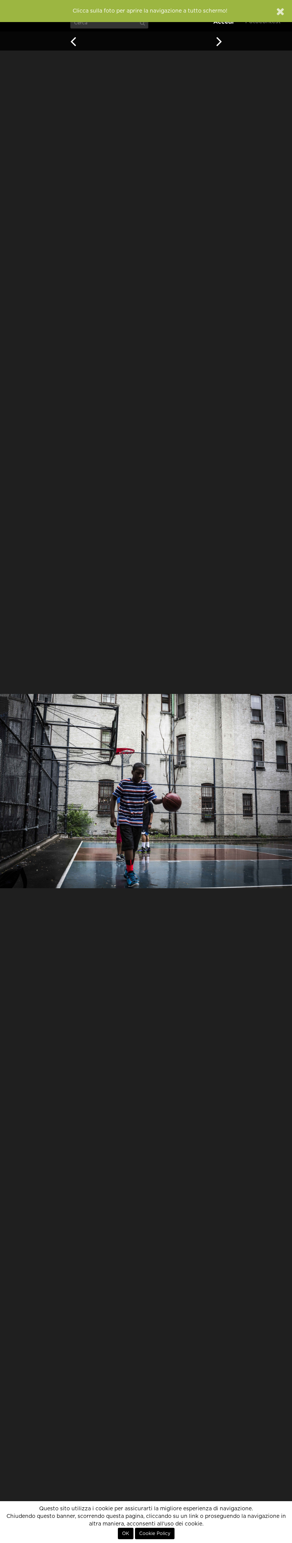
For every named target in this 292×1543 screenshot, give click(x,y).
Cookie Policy (154, 1533)
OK (125, 1533)
